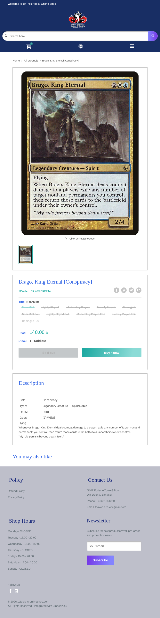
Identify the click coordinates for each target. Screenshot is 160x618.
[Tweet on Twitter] (131, 290)
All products (31, 60)
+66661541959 (105, 501)
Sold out (48, 352)
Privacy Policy (16, 497)
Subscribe (100, 560)
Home (16, 60)
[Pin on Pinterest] (124, 290)
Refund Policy (16, 491)
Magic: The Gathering (35, 290)
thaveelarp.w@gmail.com (110, 507)
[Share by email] (138, 290)
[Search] (153, 36)
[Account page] (80, 46)
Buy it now (111, 352)
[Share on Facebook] (116, 290)
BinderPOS (60, 605)
